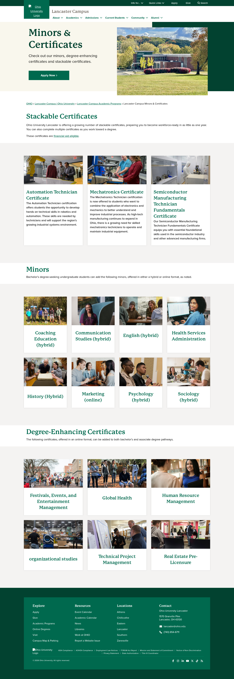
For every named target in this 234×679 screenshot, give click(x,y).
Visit (35, 635)
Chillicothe (123, 618)
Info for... (136, 3)
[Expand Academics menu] (81, 17)
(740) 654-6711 (171, 632)
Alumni (155, 18)
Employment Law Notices (107, 650)
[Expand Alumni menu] (161, 17)
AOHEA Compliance (84, 650)
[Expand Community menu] (147, 17)
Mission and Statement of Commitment (156, 650)
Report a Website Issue (87, 640)
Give (188, 3)
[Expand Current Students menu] (127, 17)
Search (204, 3)
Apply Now (48, 75)
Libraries (79, 629)
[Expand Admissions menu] (101, 17)
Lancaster (122, 629)
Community (138, 18)
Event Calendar (83, 612)
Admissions (92, 18)
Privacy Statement (111, 653)
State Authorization (130, 653)
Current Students (115, 18)
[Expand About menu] (62, 17)
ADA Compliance (65, 650)
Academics (72, 18)
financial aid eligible (66, 136)
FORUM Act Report (129, 650)
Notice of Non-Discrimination (188, 650)
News (78, 623)
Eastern (121, 623)
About (56, 18)
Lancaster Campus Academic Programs (99, 103)
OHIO (29, 103)
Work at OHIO (82, 635)
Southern (122, 635)
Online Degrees (41, 629)
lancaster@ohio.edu (175, 626)
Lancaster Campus (70, 11)
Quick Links (155, 3)
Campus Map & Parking (45, 640)
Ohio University (46, 660)
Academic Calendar (86, 618)
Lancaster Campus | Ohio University (55, 103)
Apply (174, 3)
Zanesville (122, 640)
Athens (121, 612)
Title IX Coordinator (150, 653)
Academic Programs (44, 623)
